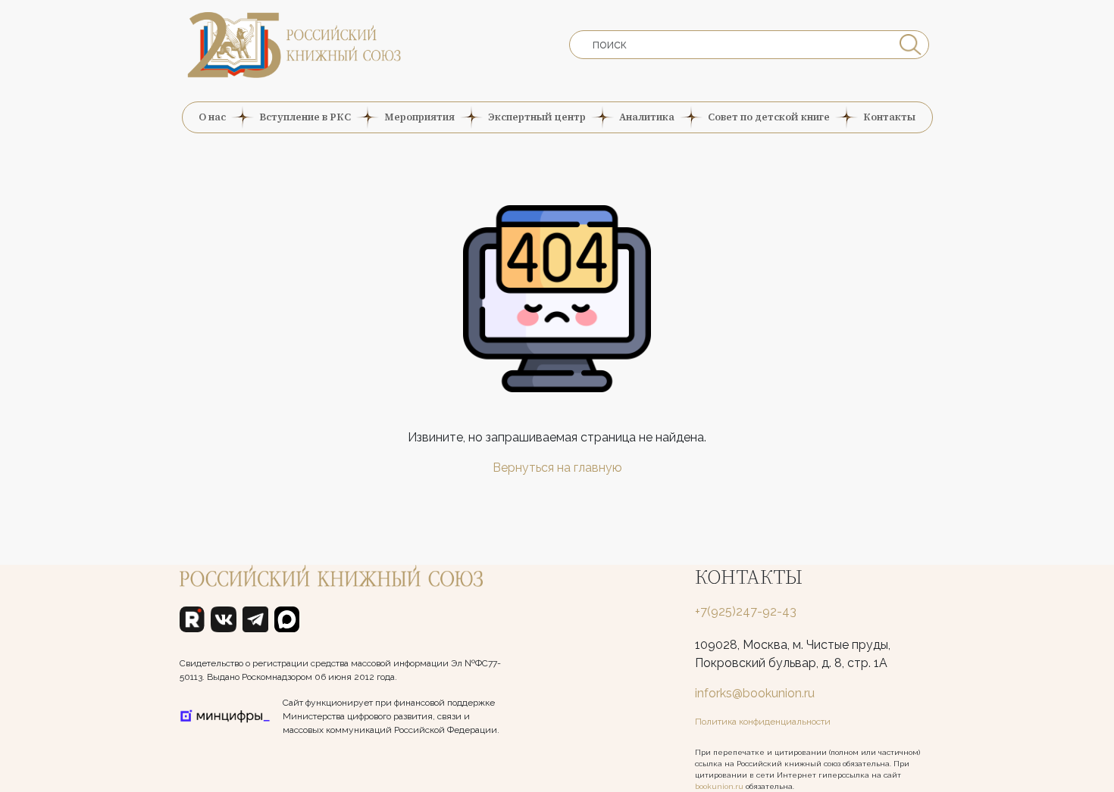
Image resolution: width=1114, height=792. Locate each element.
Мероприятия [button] (419, 117)
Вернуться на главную (557, 467)
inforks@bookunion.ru (755, 693)
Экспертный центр (537, 117)
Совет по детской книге (769, 117)
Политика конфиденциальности (763, 721)
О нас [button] (212, 117)
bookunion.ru (719, 786)
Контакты (889, 117)
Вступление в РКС (305, 117)
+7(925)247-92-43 (745, 611)
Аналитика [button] (646, 117)
